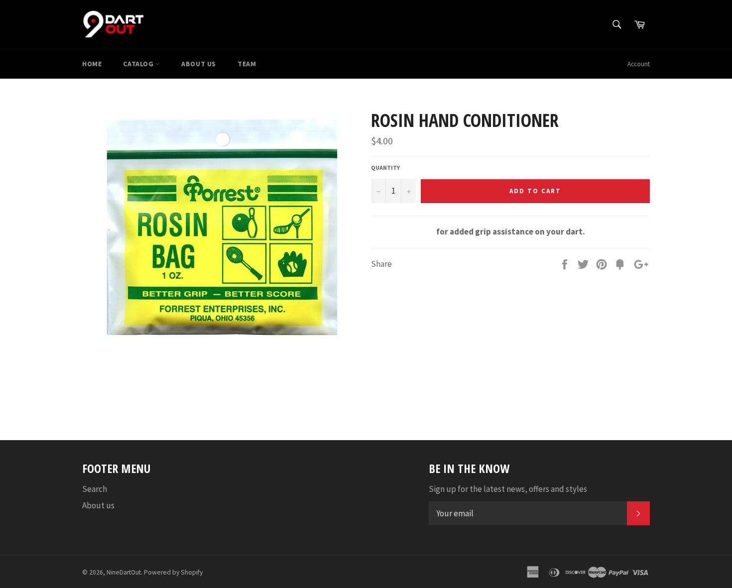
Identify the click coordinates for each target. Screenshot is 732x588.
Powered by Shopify (173, 572)
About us (198, 63)
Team (247, 63)
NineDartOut (124, 572)
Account (638, 64)
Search (94, 488)
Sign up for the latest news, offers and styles (508, 488)
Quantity (385, 167)
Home (92, 63)
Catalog (139, 63)
